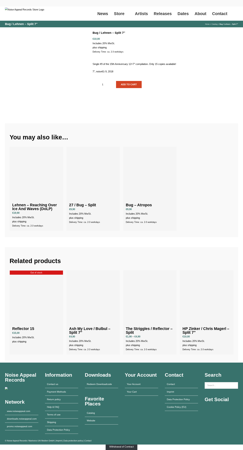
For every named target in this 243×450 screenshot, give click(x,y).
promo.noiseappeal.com (19, 426)
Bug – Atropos (139, 205)
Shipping (51, 422)
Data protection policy (73, 441)
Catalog (215, 24)
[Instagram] (210, 408)
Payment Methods (56, 391)
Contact (171, 384)
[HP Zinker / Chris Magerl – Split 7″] (206, 297)
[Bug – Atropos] (149, 173)
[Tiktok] (219, 408)
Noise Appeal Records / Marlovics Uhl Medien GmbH (30, 441)
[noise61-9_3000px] (46, 72)
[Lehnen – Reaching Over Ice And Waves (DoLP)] (36, 173)
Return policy (54, 399)
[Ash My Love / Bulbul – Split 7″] (93, 297)
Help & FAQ (53, 407)
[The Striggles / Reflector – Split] (149, 297)
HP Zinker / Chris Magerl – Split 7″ (205, 331)
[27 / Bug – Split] (93, 173)
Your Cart (132, 391)
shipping (102, 47)
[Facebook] (215, 408)
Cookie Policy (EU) (176, 407)
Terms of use (54, 414)
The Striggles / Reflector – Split (149, 331)
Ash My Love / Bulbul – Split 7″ (89, 331)
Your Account (134, 384)
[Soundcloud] (223, 408)
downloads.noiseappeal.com (22, 418)
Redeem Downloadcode (99, 384)
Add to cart (129, 84)
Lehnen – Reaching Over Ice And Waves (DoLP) (34, 207)
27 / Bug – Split (82, 205)
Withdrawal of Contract (121, 446)
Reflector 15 (23, 329)
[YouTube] (206, 408)
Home (207, 24)
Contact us (52, 384)
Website (91, 420)
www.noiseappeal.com (18, 411)
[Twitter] (228, 408)
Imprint (170, 391)
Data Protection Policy (58, 429)
